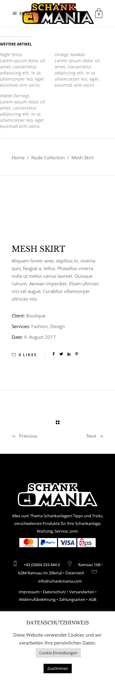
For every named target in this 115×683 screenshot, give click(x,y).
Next (91, 436)
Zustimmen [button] (57, 668)
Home (18, 157)
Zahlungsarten (72, 599)
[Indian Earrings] (27, 111)
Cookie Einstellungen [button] (58, 653)
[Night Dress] (27, 70)
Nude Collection (48, 157)
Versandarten (81, 591)
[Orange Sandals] (82, 70)
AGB (92, 599)
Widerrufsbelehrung (37, 599)
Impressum (29, 591)
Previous (28, 436)
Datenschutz (54, 591)
